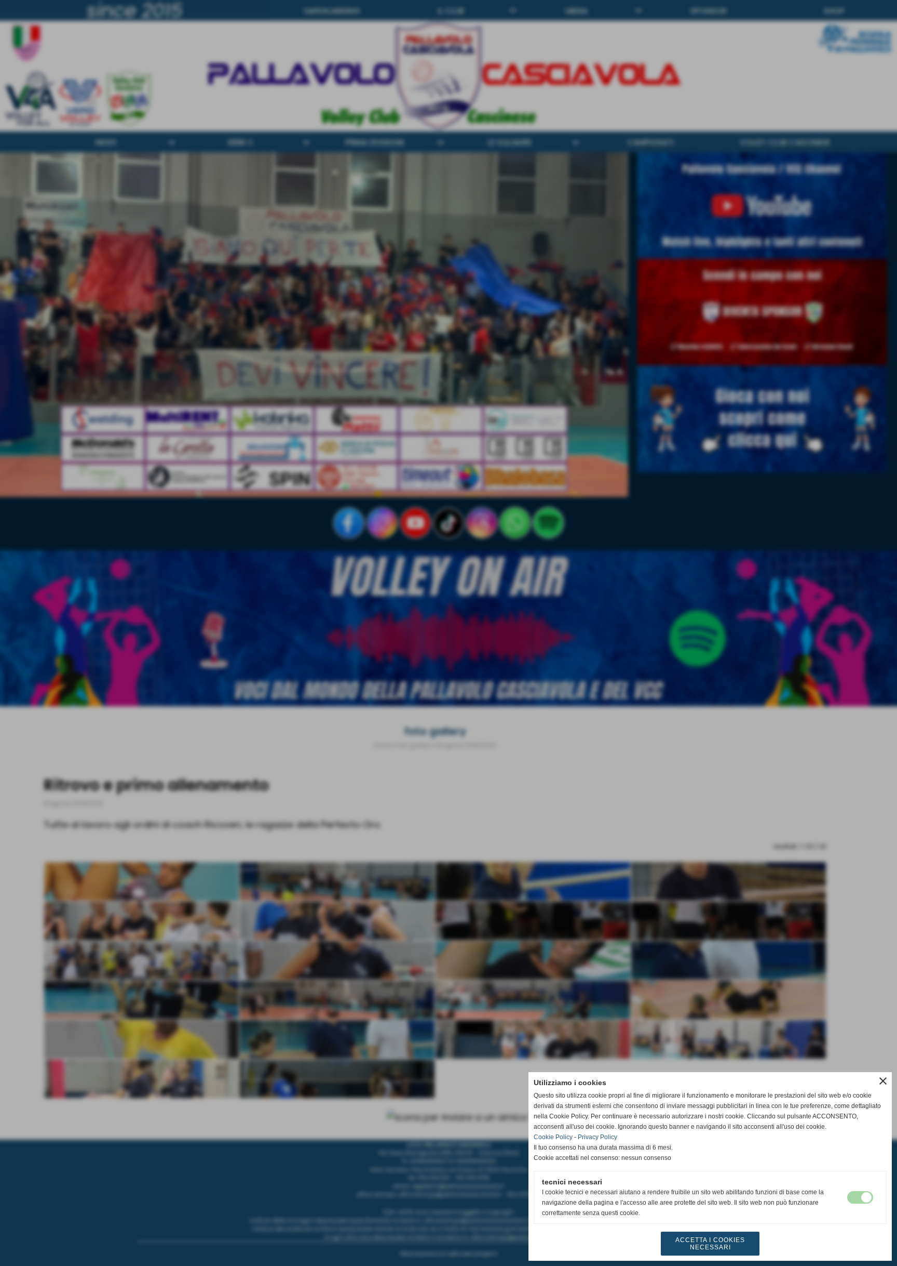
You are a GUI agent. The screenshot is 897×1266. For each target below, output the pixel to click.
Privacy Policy (597, 1137)
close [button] (883, 1081)
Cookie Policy (553, 1137)
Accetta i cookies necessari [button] (710, 1243)
